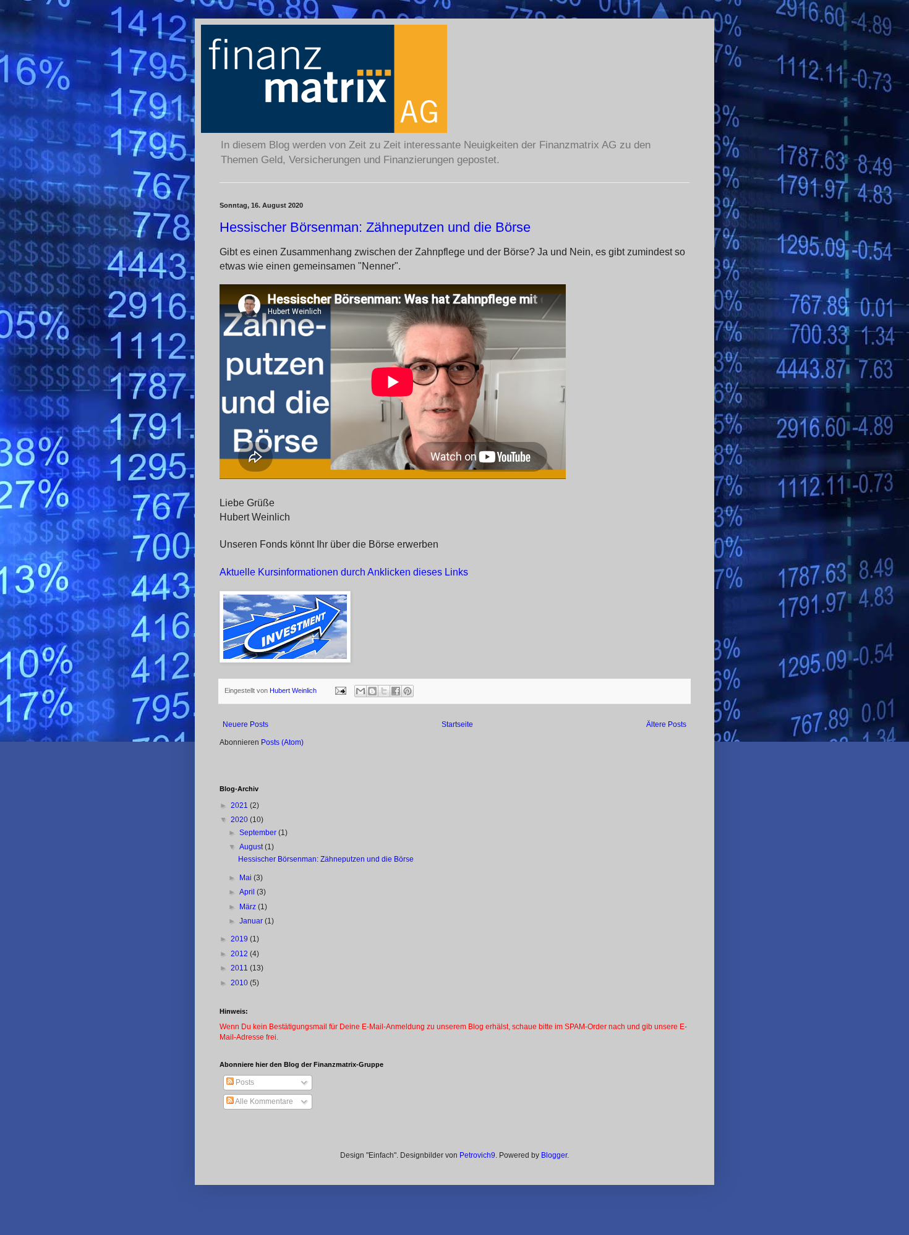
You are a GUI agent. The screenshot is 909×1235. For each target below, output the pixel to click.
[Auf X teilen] (384, 691)
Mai (246, 877)
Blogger (554, 1155)
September (258, 832)
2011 (240, 968)
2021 (240, 805)
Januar (252, 921)
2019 (240, 939)
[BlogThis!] (372, 691)
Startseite (457, 724)
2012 (240, 953)
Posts (244, 1082)
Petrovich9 (477, 1155)
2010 (240, 982)
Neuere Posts (245, 724)
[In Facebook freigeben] (396, 691)
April (248, 892)
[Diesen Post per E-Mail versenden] (360, 691)
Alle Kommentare (263, 1101)
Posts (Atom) (282, 742)
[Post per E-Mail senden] (340, 690)
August (252, 846)
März (248, 906)
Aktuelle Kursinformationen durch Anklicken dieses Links (344, 572)
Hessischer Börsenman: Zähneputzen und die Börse (375, 227)
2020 (240, 819)
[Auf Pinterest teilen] (407, 691)
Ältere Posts (666, 724)
